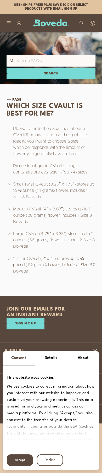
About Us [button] (14, 350)
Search (51, 73)
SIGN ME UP (25, 323)
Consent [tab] (18, 358)
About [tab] (83, 358)
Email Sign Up (65, 8)
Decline (50, 460)
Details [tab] (51, 358)
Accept (20, 460)
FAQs (16, 99)
